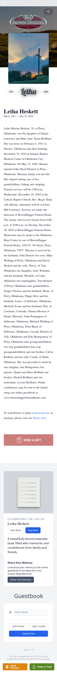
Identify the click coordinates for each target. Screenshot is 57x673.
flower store (39, 418)
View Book (15, 530)
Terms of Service (37, 659)
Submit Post (28, 633)
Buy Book (33, 530)
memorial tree (42, 413)
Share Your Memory (20, 579)
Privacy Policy (19, 659)
